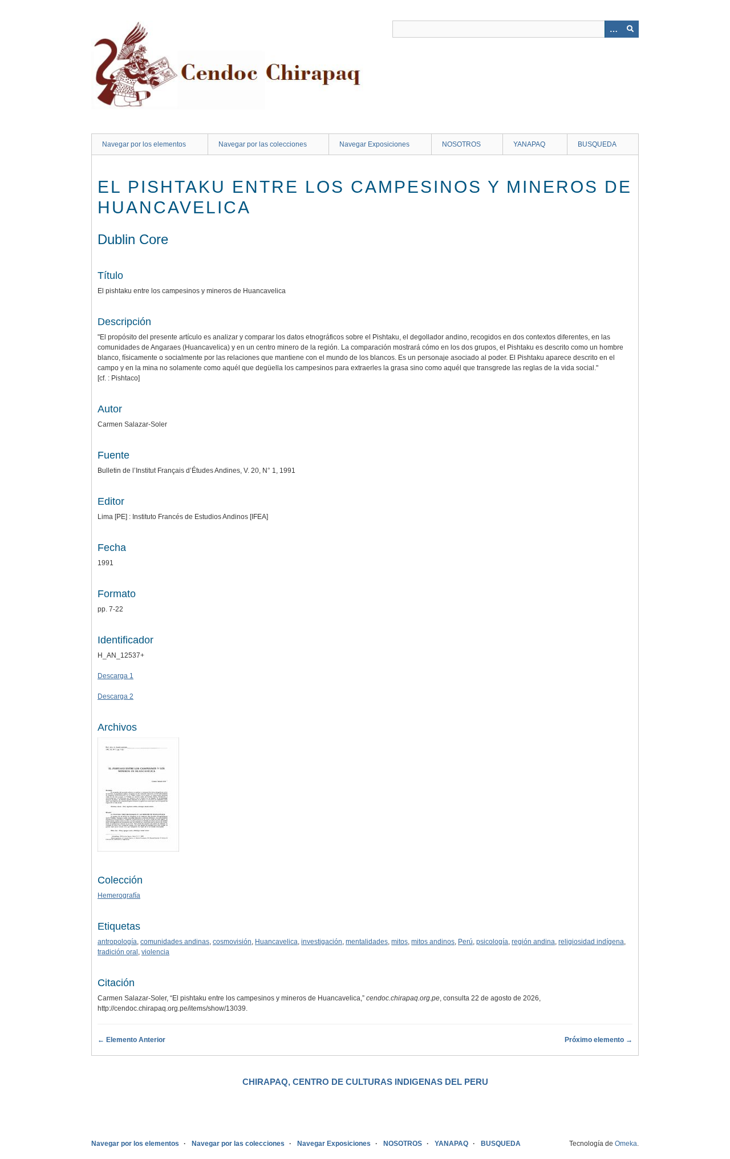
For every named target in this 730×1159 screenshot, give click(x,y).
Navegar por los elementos (144, 144)
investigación (321, 942)
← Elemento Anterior (131, 1040)
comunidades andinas (174, 942)
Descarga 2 (115, 696)
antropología (117, 942)
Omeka (626, 1144)
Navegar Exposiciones (374, 144)
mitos (399, 942)
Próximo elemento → (598, 1040)
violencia (155, 952)
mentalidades (367, 942)
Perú (465, 942)
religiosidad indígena (591, 942)
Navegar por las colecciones (262, 144)
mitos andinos (433, 942)
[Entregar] (630, 29)
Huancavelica (276, 942)
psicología (492, 942)
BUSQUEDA (597, 144)
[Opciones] (613, 29)
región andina (533, 942)
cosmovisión (232, 942)
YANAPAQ (529, 144)
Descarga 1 (115, 676)
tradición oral (118, 952)
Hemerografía (119, 895)
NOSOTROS (461, 144)
